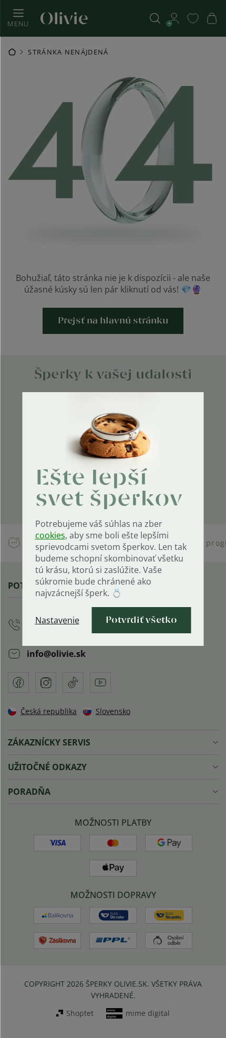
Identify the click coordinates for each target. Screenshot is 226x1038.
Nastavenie (57, 620)
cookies (50, 535)
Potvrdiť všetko (141, 620)
